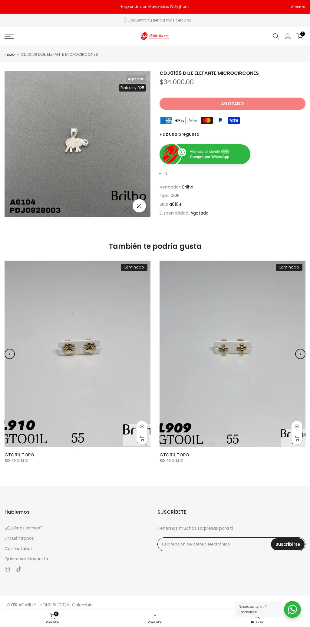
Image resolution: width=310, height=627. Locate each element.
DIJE (175, 195)
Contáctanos (19, 549)
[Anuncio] (155, 7)
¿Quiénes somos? (23, 528)
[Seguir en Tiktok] (18, 569)
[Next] (300, 354)
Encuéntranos (19, 538)
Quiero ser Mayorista (26, 559)
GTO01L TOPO (19, 455)
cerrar (13, 7)
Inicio (10, 54)
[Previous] (10, 354)
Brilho (187, 187)
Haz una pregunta (180, 134)
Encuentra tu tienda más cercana (160, 20)
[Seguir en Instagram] (7, 569)
